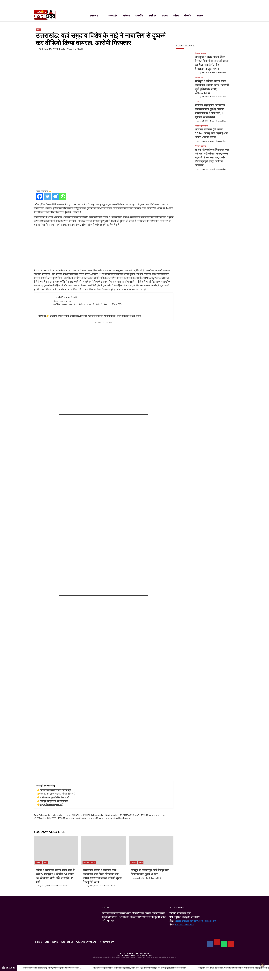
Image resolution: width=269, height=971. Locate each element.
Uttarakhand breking (155, 815)
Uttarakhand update (121, 818)
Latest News (51, 941)
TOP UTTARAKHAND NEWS (132, 815)
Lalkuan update (98, 815)
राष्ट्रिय (126, 15)
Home (38, 941)
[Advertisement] (103, 168)
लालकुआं (203, 53)
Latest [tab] (180, 46)
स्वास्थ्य (200, 15)
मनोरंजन (152, 15)
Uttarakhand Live (70, 818)
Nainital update (112, 815)
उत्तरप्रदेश (113, 15)
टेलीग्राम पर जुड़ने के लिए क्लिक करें (54, 797)
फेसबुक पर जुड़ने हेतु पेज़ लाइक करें (54, 801)
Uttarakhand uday (104, 818)
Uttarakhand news (87, 818)
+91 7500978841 (115, 304)
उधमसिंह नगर (199, 77)
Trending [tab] (190, 46)
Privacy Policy (106, 941)
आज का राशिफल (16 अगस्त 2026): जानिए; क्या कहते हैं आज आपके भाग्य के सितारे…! (211, 133)
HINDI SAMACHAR (82, 815)
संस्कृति (187, 15)
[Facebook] (39, 196)
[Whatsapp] (62, 196)
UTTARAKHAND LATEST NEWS (48, 818)
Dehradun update (56, 815)
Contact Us (67, 941)
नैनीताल (197, 53)
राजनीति (139, 15)
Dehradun (43, 815)
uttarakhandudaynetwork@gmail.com (195, 920)
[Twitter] (47, 196)
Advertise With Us (86, 941)
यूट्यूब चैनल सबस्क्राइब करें (51, 804)
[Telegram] (55, 196)
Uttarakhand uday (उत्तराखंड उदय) (137, 953)
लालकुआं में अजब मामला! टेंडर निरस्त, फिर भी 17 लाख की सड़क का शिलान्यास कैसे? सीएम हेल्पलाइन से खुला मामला (165, 968)
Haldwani (69, 815)
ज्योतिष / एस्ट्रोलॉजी (201, 126)
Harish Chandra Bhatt (71, 49)
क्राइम (165, 15)
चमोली (38, 30)
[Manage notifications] (262, 965)
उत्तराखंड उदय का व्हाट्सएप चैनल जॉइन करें (57, 793)
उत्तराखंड (94, 15)
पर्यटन (176, 15)
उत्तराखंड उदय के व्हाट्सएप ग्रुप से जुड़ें (55, 790)
